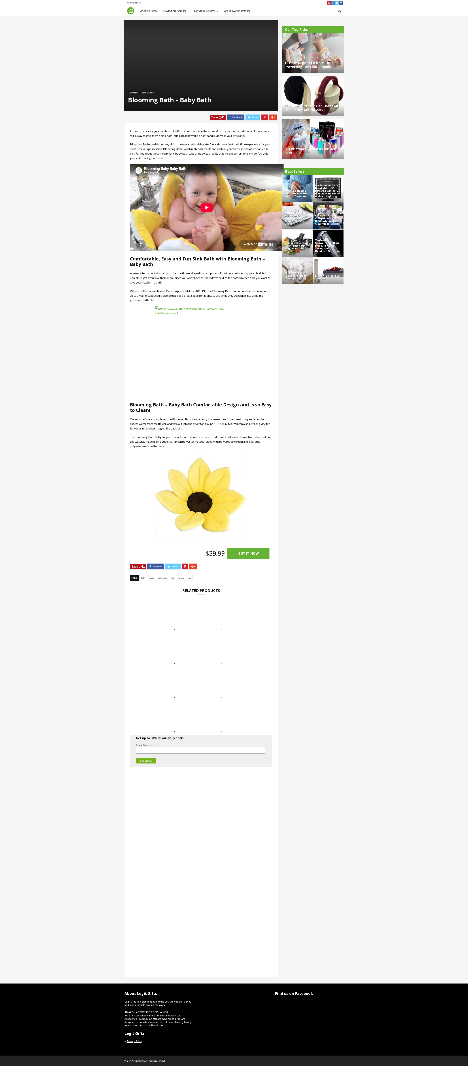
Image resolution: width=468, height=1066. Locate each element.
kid (172, 578)
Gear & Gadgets (174, 11)
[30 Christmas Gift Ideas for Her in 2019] (313, 120)
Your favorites (134, 2)
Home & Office (204, 11)
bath (152, 578)
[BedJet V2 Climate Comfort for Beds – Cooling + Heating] (297, 258)
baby (143, 578)
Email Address (144, 745)
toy (189, 578)
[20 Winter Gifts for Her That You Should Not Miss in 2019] (313, 77)
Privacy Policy (134, 1041)
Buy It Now (248, 553)
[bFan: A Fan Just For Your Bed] (328, 258)
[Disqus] (201, 819)
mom (181, 578)
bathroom (162, 578)
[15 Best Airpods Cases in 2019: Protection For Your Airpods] (313, 34)
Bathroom (133, 93)
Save (218, 117)
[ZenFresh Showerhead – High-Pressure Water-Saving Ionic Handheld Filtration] (328, 231)
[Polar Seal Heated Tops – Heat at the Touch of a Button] (297, 176)
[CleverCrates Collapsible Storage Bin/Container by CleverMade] (328, 203)
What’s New (148, 11)
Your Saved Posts (237, 11)
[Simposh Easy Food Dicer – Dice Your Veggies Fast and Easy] (297, 231)
